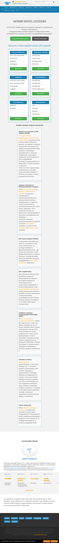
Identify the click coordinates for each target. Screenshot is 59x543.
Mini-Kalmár (30, 223)
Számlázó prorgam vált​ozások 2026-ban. (15, 468)
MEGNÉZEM (18, 68)
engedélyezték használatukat (29, 289)
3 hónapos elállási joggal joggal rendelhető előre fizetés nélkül (29, 138)
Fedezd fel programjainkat (20, 38)
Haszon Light (33, 228)
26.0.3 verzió (34, 479)
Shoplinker (8, 479)
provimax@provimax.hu (19, 2)
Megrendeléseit (24, 362)
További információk (40, 38)
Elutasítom (54, 541)
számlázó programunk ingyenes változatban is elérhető (28, 191)
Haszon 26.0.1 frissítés (22, 480)
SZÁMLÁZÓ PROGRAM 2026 (29, 459)
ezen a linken (51, 468)
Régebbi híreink (29, 490)
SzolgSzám (22, 228)
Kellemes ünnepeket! (47, 480)
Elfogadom (46, 541)
